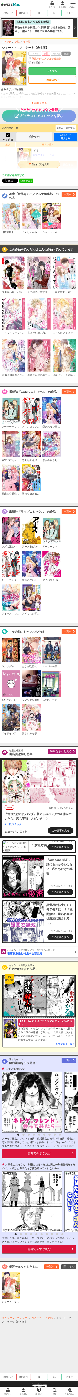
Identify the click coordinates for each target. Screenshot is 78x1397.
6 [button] (44, 1135)
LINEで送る (26, 180)
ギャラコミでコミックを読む (41, 116)
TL (39, 13)
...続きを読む (66, 1146)
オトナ (69, 13)
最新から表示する (66, 128)
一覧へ (68, 194)
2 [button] (23, 1135)
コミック (6, 41)
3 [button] (29, 1135)
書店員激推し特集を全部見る (31, 952)
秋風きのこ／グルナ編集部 (47, 58)
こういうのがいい (15, 1068)
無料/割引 (23, 13)
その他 (26, 41)
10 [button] (62, 1234)
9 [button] (60, 1135)
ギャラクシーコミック (14, 1318)
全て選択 (8, 139)
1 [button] (18, 1135)
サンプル (52, 71)
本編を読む (52, 79)
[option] (31, 1102)
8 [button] (55, 1135)
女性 (17, 41)
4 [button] (34, 1135)
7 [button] (49, 1135)
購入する (65, 137)
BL (54, 13)
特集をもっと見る (61, 751)
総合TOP (8, 13)
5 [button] (39, 1135)
